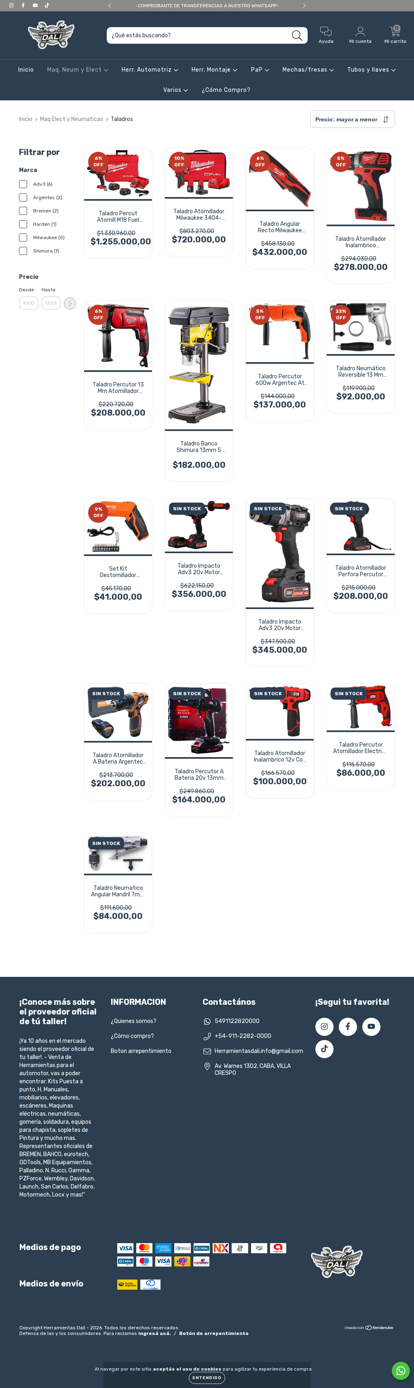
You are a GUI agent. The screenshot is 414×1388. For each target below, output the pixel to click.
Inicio (26, 69)
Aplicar (70, 303)
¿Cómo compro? (132, 1036)
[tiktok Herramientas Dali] (47, 5)
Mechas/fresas (306, 69)
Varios (173, 90)
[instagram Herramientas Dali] (12, 5)
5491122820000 (237, 1021)
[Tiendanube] (369, 1329)
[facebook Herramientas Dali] (24, 5)
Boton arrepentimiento (141, 1051)
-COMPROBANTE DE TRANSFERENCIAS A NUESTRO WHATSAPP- (207, 5)
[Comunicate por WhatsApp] (401, 1371)
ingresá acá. (154, 1333)
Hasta (48, 290)
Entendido (207, 1377)
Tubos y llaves (369, 69)
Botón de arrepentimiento (214, 1333)
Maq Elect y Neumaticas (71, 119)
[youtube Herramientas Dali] (36, 5)
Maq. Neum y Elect (75, 69)
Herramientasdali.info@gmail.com (259, 1051)
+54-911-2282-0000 (243, 1036)
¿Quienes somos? (133, 1021)
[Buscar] (297, 35)
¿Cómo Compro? (226, 90)
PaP (257, 69)
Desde (26, 290)
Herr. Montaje (212, 69)
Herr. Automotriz (147, 69)
